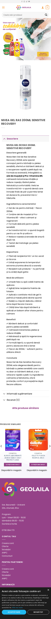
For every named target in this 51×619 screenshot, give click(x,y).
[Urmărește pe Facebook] (22, 1)
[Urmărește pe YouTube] (29, 1)
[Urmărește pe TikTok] (26, 1)
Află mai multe (17, 607)
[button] (3, 7)
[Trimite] (46, 14)
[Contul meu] (42, 7)
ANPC (4, 552)
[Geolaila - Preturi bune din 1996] (24, 7)
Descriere (12, 138)
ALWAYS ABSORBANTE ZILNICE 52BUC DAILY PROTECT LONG (13, 458)
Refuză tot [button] (38, 612)
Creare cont (8, 543)
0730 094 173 (8, 530)
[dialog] (25, 603)
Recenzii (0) (13, 399)
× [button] (48, 590)
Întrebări (6, 549)
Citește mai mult (13, 464)
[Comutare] (4, 138)
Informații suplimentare (19, 393)
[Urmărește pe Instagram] (24, 1)
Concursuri (7, 555)
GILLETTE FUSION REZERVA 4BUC (38, 457)
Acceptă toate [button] (14, 612)
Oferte (5, 546)
